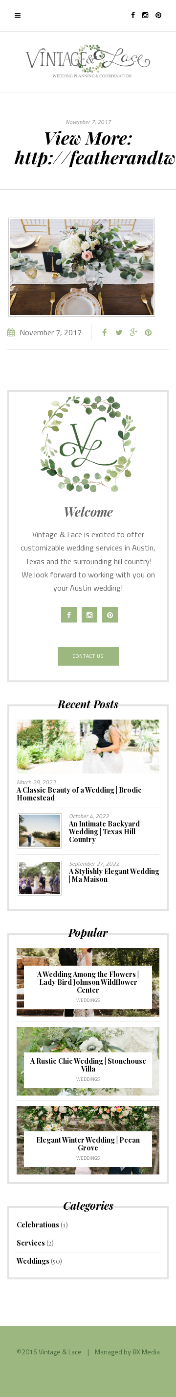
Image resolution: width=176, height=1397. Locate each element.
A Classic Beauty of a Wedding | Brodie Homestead (79, 793)
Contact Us (88, 656)
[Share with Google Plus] (133, 332)
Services (31, 1242)
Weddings (88, 1000)
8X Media (146, 1352)
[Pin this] (148, 332)
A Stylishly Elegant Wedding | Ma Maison (114, 875)
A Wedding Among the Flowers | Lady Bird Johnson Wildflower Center (88, 982)
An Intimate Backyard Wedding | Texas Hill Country (104, 831)
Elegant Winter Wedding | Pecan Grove (88, 1143)
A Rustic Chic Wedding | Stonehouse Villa (88, 1064)
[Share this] (104, 332)
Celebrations (38, 1224)
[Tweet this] (118, 332)
